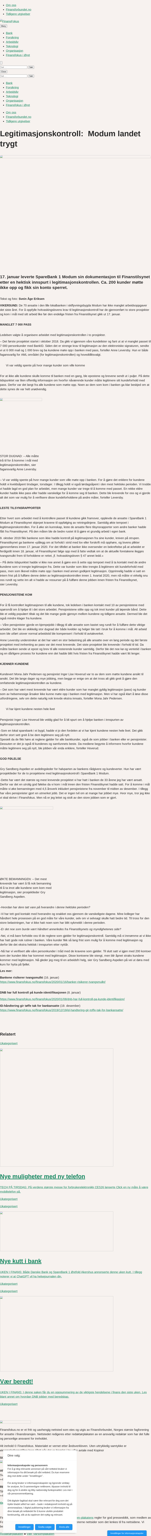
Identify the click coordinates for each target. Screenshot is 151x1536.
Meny (3, 26)
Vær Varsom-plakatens (78, 1517)
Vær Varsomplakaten (40, 1533)
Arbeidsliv (12, 42)
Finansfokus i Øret (18, 55)
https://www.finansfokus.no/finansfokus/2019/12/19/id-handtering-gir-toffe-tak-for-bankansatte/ (61, 1010)
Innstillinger (24, 1527)
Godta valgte (44, 1527)
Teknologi (12, 46)
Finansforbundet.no (18, 9)
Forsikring (12, 37)
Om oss (11, 5)
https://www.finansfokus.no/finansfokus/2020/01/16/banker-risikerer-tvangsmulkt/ (53, 982)
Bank (9, 33)
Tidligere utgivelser (18, 14)
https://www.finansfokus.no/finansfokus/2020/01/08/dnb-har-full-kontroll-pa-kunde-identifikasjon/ (62, 999)
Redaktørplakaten (11, 1533)
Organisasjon (14, 50)
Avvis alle (64, 1527)
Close (3, 72)
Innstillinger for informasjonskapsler (126, 1533)
